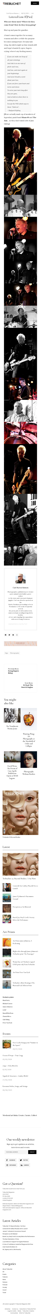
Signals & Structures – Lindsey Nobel (15, 1076)
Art (32, 13)
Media (19, 1311)
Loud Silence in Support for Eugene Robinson (16, 1241)
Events (4, 1274)
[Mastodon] (10, 635)
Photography (14, 653)
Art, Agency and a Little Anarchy (12, 1249)
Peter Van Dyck (7, 1023)
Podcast (5, 1284)
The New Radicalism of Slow (11, 1239)
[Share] (17, 635)
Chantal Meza (7, 1016)
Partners (5, 1282)
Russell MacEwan (8, 1013)
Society (5, 1287)
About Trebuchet (7, 1269)
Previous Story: (13, 671)
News (4, 1279)
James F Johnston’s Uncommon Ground (14, 1231)
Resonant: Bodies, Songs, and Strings (15, 1086)
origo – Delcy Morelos (10, 1066)
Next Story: (27, 685)
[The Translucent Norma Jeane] (12, 715)
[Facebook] (6, 635)
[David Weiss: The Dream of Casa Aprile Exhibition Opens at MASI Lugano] (12, 756)
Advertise (7, 1309)
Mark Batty (6, 1000)
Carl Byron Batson (12, 13)
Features (5, 1277)
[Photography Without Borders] (28, 759)
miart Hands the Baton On (10, 1247)
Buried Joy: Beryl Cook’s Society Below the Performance (19, 1236)
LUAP (4, 1010)
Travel (4, 1292)
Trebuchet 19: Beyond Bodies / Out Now (19, 878)
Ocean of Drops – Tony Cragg (13, 1055)
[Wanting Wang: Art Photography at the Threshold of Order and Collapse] (28, 719)
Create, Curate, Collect (27, 1115)
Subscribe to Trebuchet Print (28, 1309)
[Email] (13, 635)
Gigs (6, 653)
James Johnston (7, 1007)
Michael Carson (7, 1003)
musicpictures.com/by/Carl (17, 624)
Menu (35, 3)
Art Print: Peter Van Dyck (21, 972)
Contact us (15, 1309)
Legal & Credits (12, 1311)
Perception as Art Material (22, 907)
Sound (4, 1290)
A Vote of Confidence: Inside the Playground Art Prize (18, 1244)
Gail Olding (6, 1019)
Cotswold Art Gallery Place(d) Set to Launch (15, 1228)
